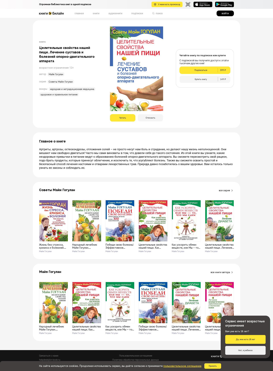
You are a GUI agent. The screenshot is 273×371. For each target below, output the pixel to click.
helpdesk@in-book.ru (49, 359)
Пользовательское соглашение (135, 355)
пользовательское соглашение (182, 365)
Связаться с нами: (49, 355)
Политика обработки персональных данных (135, 359)
